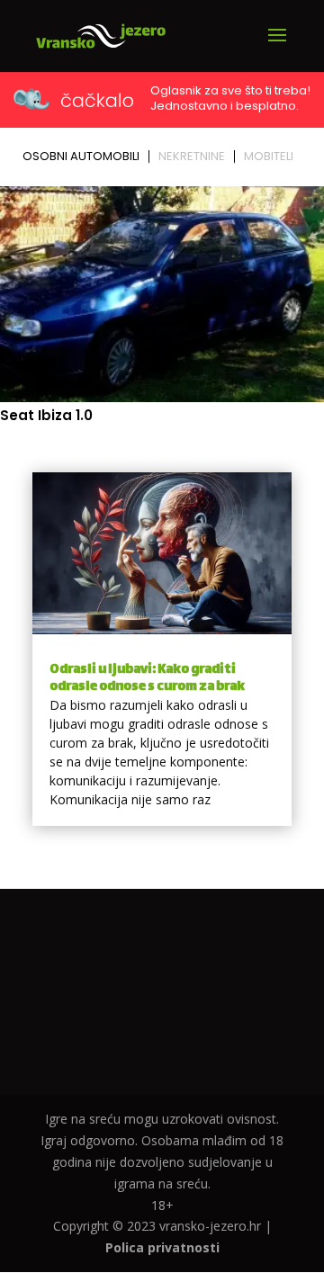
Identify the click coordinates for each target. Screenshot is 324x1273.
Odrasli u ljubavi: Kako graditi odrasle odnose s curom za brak (147, 678)
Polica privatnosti (162, 1247)
